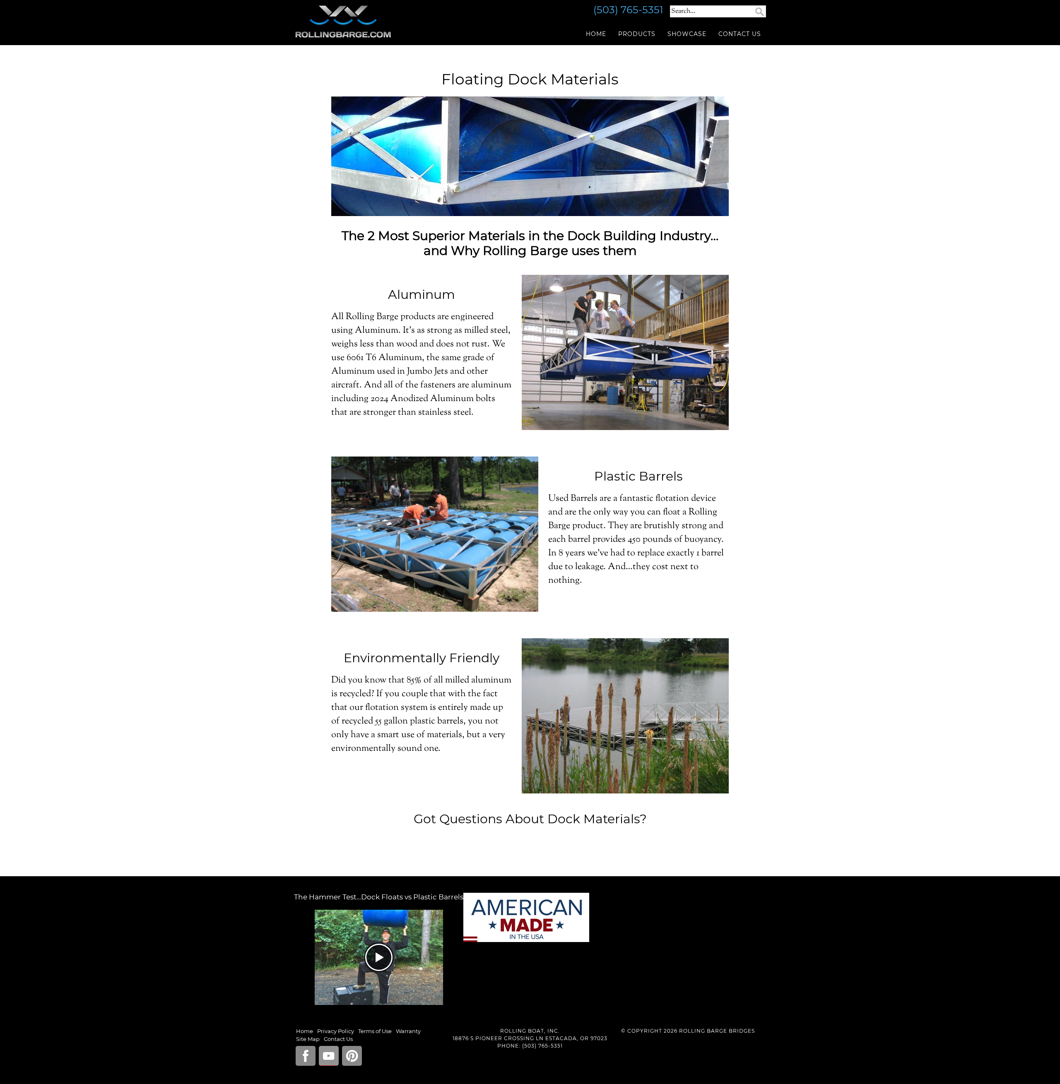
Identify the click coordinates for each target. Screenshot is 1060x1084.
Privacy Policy (335, 1031)
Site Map (308, 1039)
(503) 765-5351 (542, 1046)
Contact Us (739, 34)
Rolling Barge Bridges (368, 21)
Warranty (408, 1031)
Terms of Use (375, 1031)
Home (596, 34)
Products (636, 34)
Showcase (686, 34)
